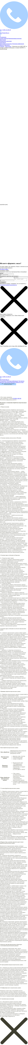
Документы (3, 42)
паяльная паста (22, 80)
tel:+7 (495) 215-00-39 (5, 30)
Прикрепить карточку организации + (9, 276)
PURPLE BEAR (17, 398)
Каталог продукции (5, 382)
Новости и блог (20, 382)
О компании (3, 37)
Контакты (7, 45)
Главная (2, 46)
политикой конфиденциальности (8, 285)
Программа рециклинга (6, 43)
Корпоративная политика (15, 38)
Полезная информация (18, 43)
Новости (2, 45)
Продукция (3, 39)
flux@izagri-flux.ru (4, 32)
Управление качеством (6, 41)
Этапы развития (4, 38)
